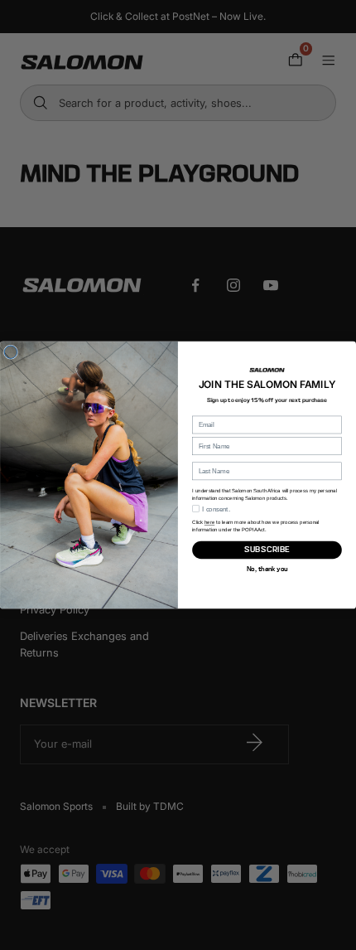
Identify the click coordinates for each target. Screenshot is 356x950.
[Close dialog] (10, 352)
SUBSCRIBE (267, 550)
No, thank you (267, 568)
